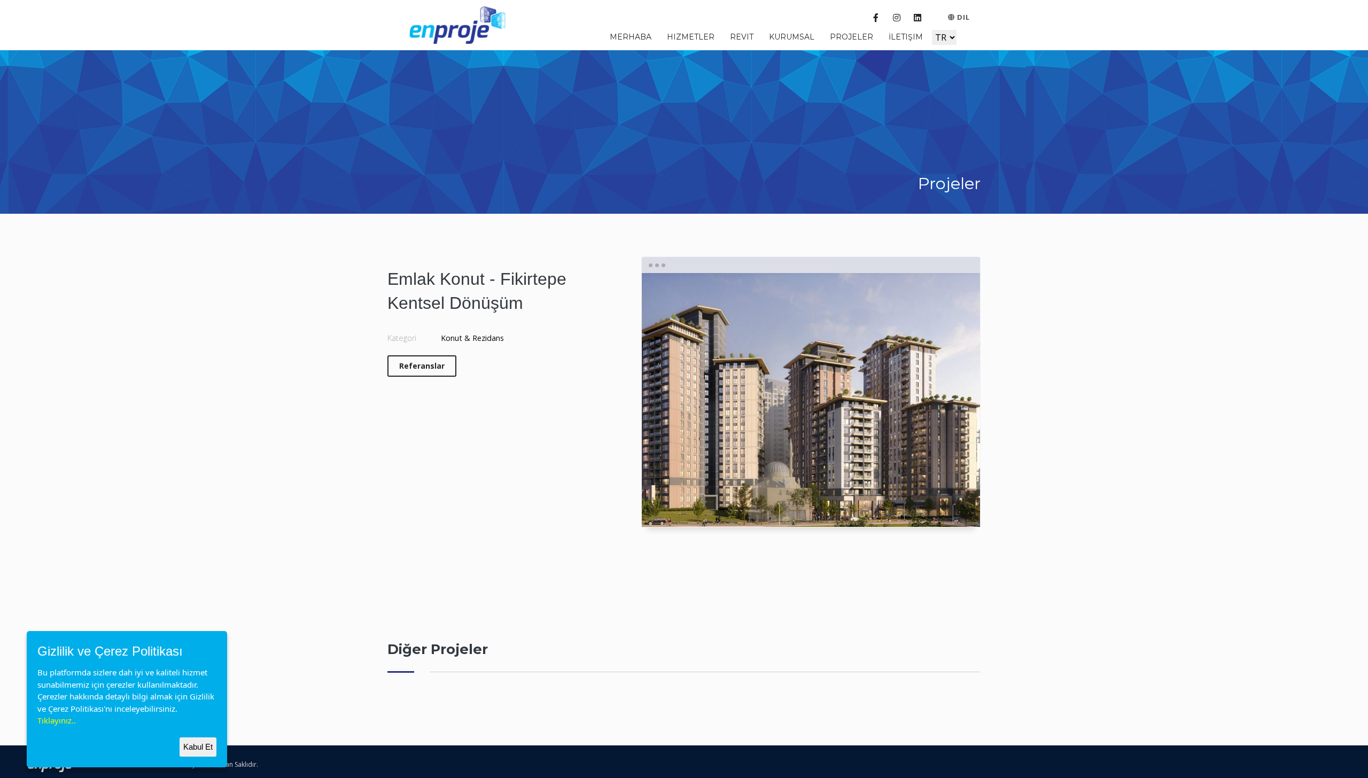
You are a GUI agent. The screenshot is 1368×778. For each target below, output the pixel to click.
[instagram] (896, 18)
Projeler (851, 37)
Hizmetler (690, 37)
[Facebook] (875, 18)
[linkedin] (917, 18)
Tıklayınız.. (56, 720)
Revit (741, 37)
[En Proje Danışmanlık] (460, 24)
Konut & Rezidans (472, 338)
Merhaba (630, 37)
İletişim (906, 37)
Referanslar (422, 366)
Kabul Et (198, 746)
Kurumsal (791, 37)
